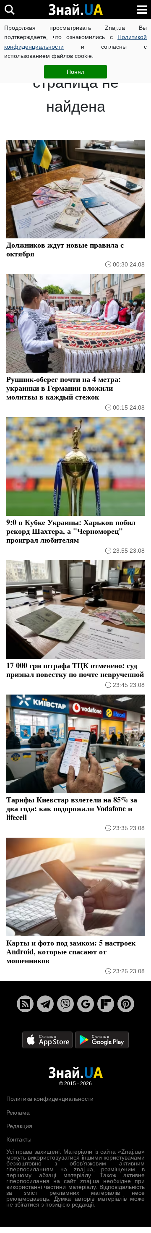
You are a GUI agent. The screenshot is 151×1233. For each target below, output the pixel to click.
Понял (75, 71)
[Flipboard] (105, 1003)
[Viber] (65, 1003)
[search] (9, 9)
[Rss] (25, 1003)
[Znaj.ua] (75, 10)
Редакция (19, 1126)
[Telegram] (45, 1003)
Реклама (18, 1112)
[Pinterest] (125, 1003)
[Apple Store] (48, 1039)
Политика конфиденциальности (50, 1098)
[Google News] (85, 1003)
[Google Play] (102, 1039)
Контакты (18, 1139)
